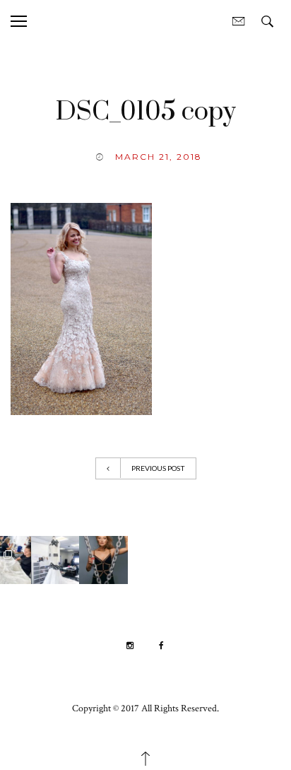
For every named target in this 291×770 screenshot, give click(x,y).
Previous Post (158, 468)
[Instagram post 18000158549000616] (102, 560)
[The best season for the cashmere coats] (247, 560)
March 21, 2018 (158, 156)
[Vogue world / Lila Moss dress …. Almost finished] (53, 560)
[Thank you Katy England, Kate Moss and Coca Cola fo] (198, 560)
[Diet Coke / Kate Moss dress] (150, 560)
